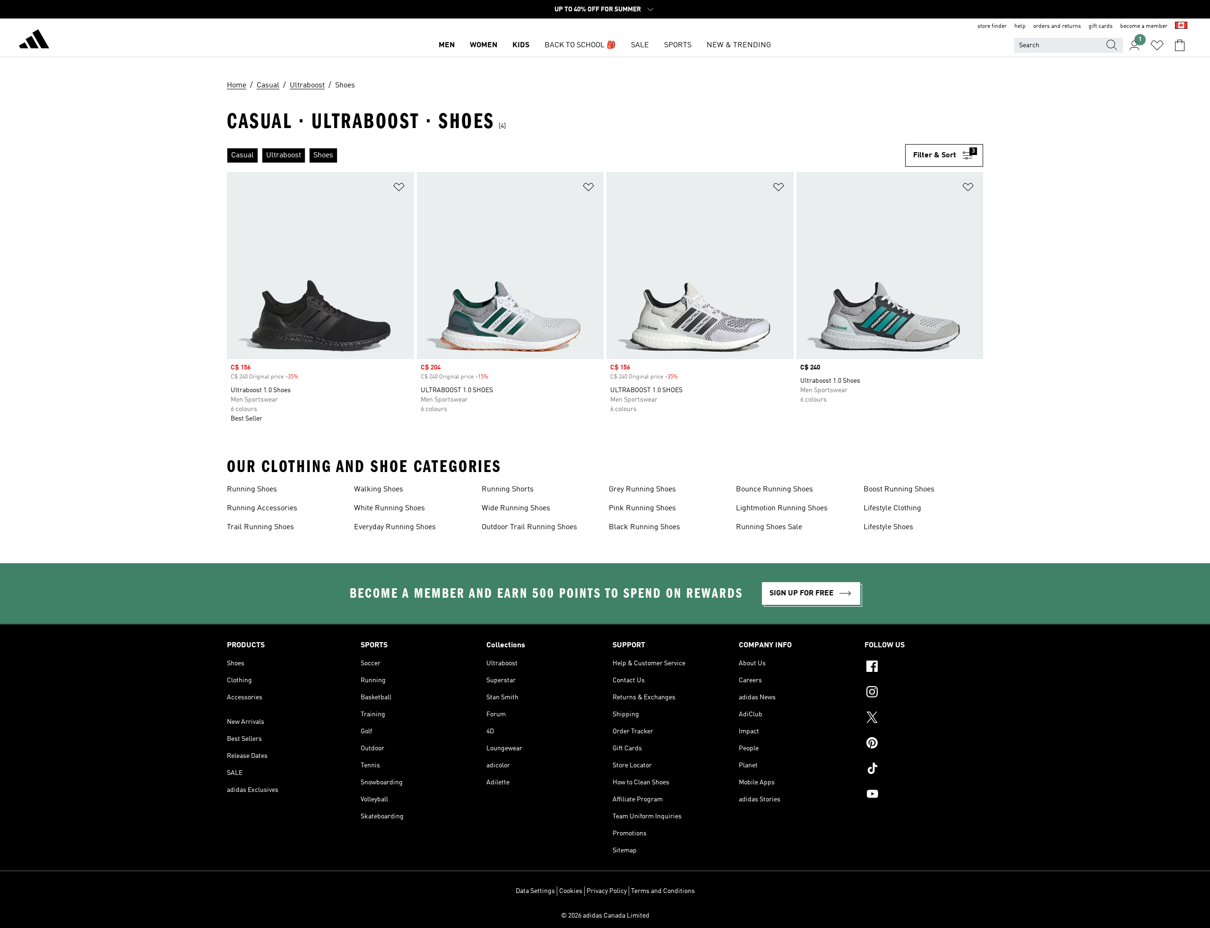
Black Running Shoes (644, 527)
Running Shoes (252, 489)
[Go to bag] (1179, 45)
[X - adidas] (923, 718)
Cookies (570, 891)
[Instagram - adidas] (923, 693)
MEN (447, 45)
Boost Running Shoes (899, 489)
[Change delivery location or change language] (1181, 26)
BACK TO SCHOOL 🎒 (580, 45)
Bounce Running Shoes (774, 489)
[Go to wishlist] (1157, 45)
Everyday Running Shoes (395, 527)
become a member (1143, 26)
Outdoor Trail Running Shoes (529, 527)
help (1020, 26)
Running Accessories (262, 508)
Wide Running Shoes (516, 508)
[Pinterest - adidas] (923, 744)
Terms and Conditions (663, 891)
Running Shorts (508, 489)
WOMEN (483, 45)
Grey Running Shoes (642, 489)
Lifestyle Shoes (888, 527)
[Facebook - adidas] (923, 667)
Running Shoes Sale (769, 527)
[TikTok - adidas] (923, 769)
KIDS (520, 45)
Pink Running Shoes (642, 508)
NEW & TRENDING (739, 45)
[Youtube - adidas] (923, 795)
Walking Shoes (378, 489)
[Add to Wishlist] (398, 189)
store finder (992, 26)
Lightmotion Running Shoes (782, 508)
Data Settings (535, 891)
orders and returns (1057, 26)
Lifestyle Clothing (892, 508)
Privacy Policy (607, 891)
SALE (640, 45)
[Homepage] (34, 40)
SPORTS (677, 45)
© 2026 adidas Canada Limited (605, 915)
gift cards (1101, 26)
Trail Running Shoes (260, 527)
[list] (566, 155)
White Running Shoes (389, 508)
